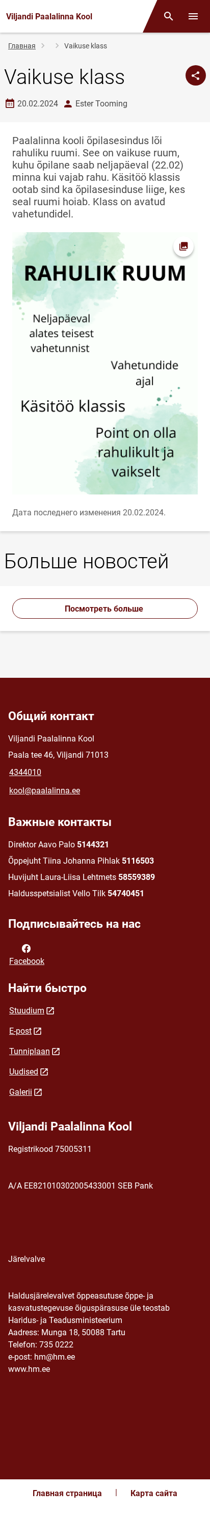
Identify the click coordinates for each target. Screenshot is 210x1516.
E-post (20, 1031)
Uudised (23, 1072)
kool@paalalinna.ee (44, 790)
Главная (22, 46)
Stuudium (26, 1010)
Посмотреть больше (105, 609)
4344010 (25, 772)
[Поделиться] (196, 75)
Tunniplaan (29, 1051)
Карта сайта (153, 1493)
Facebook (26, 961)
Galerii (20, 1092)
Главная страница (67, 1493)
